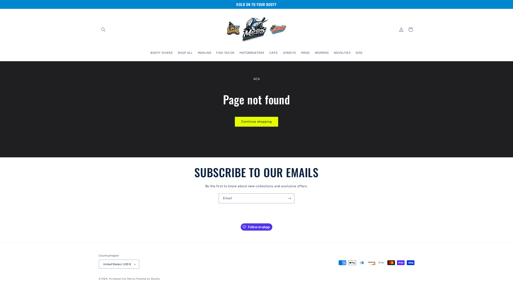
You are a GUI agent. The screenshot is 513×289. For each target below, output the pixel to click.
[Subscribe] (289, 198)
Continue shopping (256, 121)
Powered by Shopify (148, 278)
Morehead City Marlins (122, 278)
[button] (103, 29)
